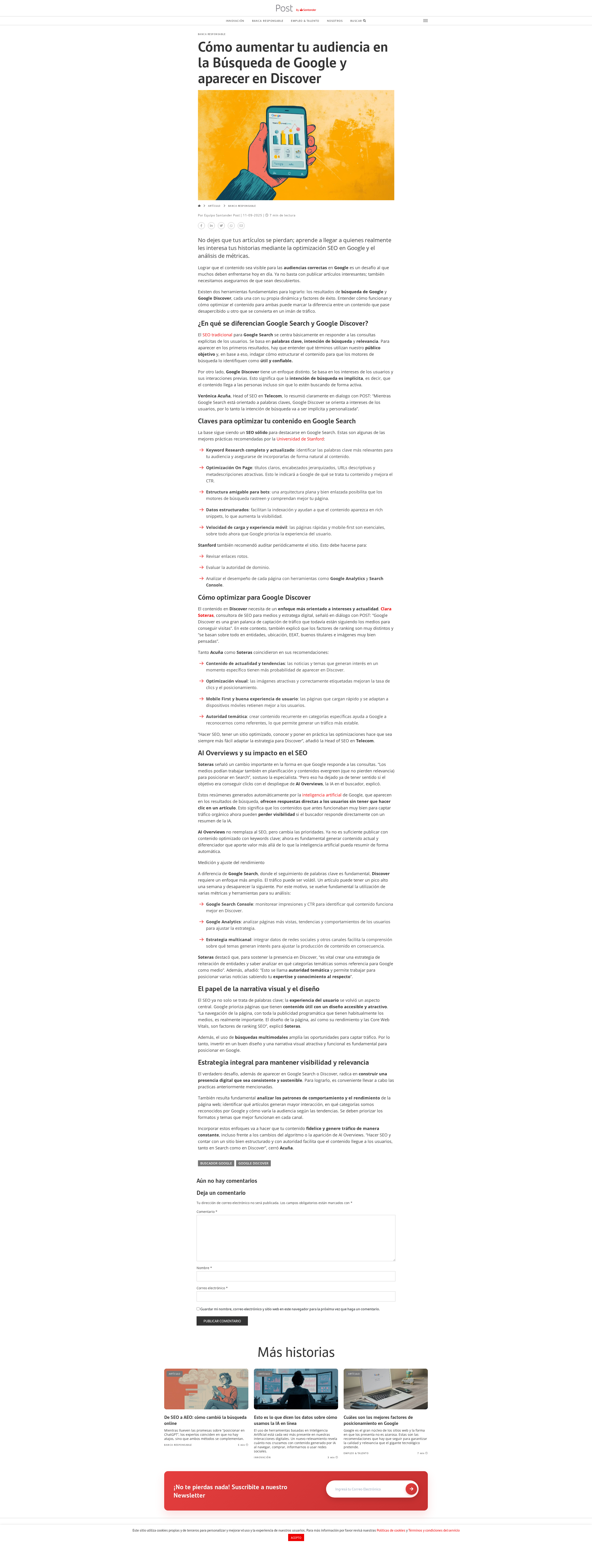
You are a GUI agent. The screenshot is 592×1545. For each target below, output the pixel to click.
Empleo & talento (305, 21)
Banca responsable (268, 21)
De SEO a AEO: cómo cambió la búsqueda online (205, 1420)
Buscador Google (216, 1163)
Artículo (214, 205)
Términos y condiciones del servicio (434, 1530)
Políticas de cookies (391, 1530)
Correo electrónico (212, 1288)
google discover (253, 1163)
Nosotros (335, 21)
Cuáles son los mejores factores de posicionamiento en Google (378, 1420)
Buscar (356, 21)
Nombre (204, 1268)
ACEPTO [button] (296, 1537)
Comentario (207, 1212)
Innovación (235, 21)
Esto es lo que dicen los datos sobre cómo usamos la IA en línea (295, 1420)
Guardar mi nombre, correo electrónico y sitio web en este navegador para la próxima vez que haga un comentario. (290, 1308)
